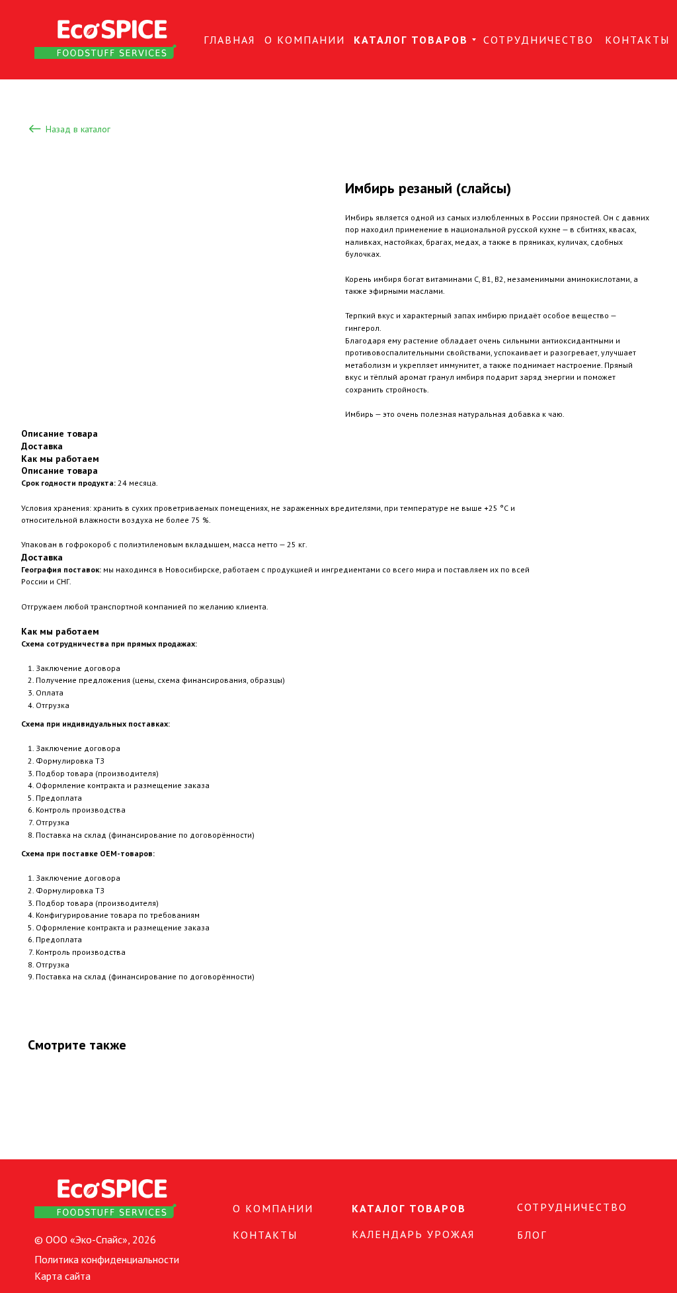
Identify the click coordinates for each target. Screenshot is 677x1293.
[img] (105, 39)
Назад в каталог (78, 129)
